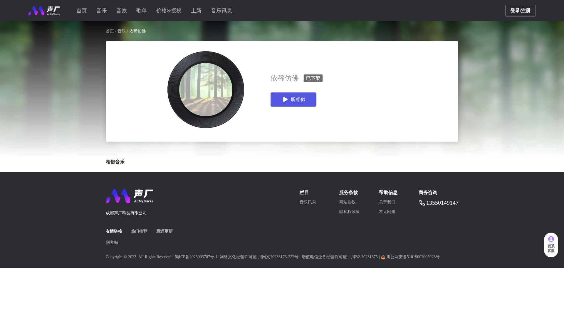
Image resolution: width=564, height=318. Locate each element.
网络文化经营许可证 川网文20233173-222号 (259, 257)
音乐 (101, 11)
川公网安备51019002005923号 (413, 257)
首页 (81, 11)
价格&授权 (169, 11)
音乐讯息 (221, 11)
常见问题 (387, 211)
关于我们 (387, 202)
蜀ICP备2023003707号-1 (196, 257)
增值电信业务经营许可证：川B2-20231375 (340, 257)
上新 (196, 11)
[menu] (288, 10)
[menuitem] (82, 10)
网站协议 (347, 202)
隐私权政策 (349, 211)
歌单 (141, 11)
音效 (121, 11)
